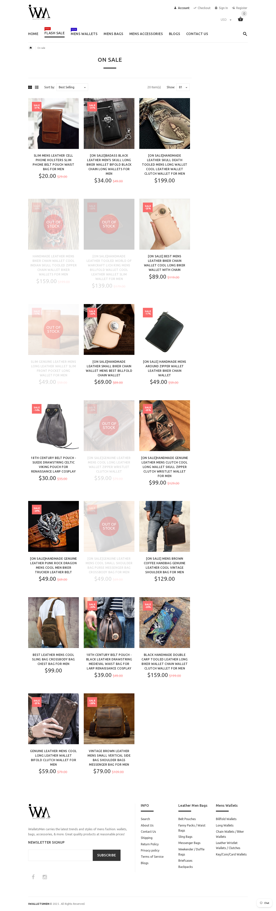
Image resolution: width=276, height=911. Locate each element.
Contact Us (148, 831)
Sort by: (49, 87)
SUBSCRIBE (106, 855)
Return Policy (150, 844)
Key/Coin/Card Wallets (231, 854)
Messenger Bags (189, 843)
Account (183, 8)
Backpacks (185, 866)
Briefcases (185, 860)
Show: (171, 87)
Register (241, 8)
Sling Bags (185, 836)
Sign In (223, 8)
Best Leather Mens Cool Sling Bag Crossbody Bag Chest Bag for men (53, 659)
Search (145, 819)
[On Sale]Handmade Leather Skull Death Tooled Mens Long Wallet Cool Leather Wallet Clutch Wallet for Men (164, 164)
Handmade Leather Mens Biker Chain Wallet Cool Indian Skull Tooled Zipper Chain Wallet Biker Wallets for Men (53, 265)
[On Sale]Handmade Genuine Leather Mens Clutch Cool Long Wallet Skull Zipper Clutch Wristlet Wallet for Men (164, 467)
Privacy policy (150, 850)
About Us (147, 825)
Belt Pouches (187, 819)
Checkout (204, 8)
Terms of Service (152, 856)
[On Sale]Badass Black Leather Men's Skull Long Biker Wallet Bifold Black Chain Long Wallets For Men (109, 164)
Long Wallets (225, 825)
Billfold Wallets (226, 819)
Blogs (145, 863)
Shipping (146, 837)
